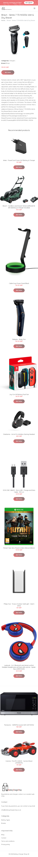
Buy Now (8, 72)
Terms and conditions (7, 841)
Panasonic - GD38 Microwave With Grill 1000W (19, 725)
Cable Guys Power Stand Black (19, 283)
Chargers (12, 61)
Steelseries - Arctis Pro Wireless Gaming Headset (19, 434)
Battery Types (5, 820)
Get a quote (28, 2)
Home (3, 20)
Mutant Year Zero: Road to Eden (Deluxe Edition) (19, 548)
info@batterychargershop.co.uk (11, 810)
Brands (3, 823)
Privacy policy (5, 844)
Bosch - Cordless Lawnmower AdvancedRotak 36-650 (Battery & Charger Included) (19, 207)
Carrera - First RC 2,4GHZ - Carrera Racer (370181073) (19, 762)
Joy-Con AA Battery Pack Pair (19, 394)
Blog (2, 834)
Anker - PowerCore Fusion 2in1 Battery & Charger (19, 160)
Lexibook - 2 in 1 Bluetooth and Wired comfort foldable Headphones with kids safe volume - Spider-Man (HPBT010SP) (19, 667)
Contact (3, 838)
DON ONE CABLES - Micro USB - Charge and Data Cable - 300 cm (19, 491)
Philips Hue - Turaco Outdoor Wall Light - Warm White (19, 605)
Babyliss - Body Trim (19, 339)
